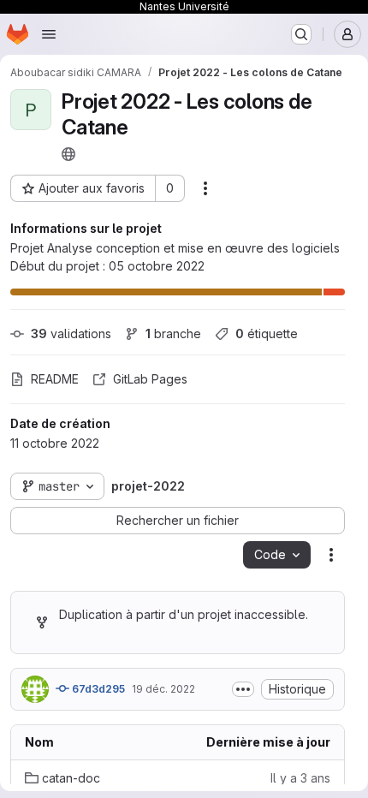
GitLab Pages (150, 379)
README (55, 379)
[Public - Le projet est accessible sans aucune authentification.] (68, 154)
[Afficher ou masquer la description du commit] (243, 689)
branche (173, 333)
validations (71, 333)
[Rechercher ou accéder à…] (301, 34)
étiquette (266, 333)
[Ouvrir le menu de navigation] (48, 34)
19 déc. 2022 (163, 688)
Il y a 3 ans (300, 778)
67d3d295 (97, 688)
